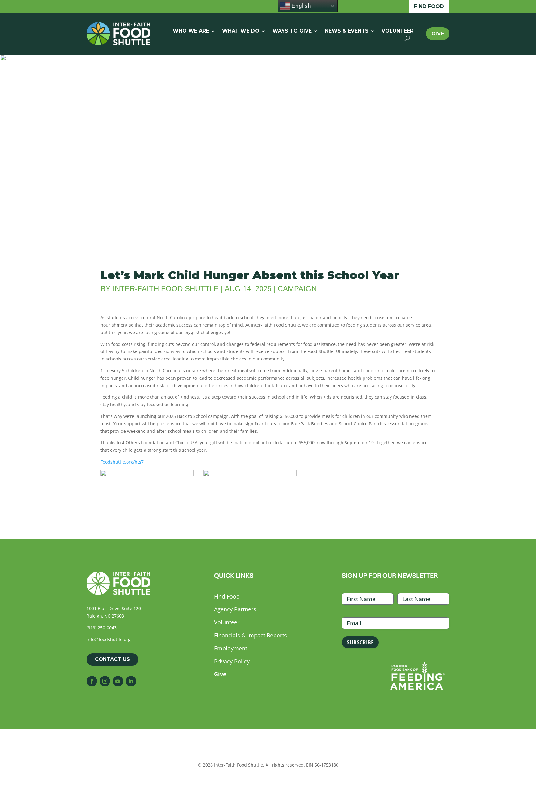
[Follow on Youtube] (118, 681)
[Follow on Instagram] (105, 681)
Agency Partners (235, 609)
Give (437, 34)
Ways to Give (292, 31)
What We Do (240, 31)
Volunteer (397, 31)
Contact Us (112, 659)
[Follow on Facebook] (92, 681)
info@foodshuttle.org (109, 639)
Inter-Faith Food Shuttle (166, 288)
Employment (230, 648)
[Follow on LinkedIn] (131, 681)
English (300, 5)
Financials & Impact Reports (250, 635)
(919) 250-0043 (102, 628)
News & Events (346, 31)
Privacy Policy (232, 661)
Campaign (297, 288)
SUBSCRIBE (360, 642)
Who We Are (191, 31)
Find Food (429, 6)
